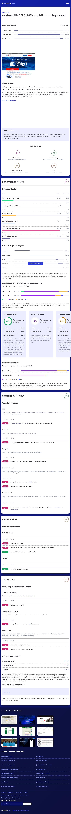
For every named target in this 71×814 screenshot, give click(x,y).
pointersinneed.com (42, 782)
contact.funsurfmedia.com (9, 769)
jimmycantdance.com (8, 786)
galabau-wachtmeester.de (9, 777)
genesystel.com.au (7, 756)
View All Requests (35, 263)
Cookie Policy (16, 798)
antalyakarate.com (42, 786)
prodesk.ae (39, 756)
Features (10, 792)
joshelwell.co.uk (41, 769)
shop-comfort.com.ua (43, 773)
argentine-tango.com (8, 760)
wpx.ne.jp (6, 12)
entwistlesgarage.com (8, 765)
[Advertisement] (35, 47)
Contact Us (18, 792)
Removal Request (23, 795)
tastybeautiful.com (7, 773)
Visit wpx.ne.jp (8, 100)
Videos (3, 792)
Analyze (27, 804)
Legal (25, 792)
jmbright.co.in (40, 777)
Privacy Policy (5, 798)
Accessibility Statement (8, 795)
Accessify (8, 3)
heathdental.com (41, 760)
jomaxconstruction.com (44, 765)
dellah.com (4, 782)
